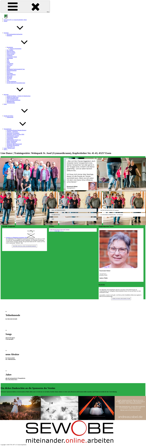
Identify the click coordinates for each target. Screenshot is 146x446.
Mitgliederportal (10, 101)
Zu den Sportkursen (11, 81)
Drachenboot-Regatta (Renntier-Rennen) (16, 130)
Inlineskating (10, 58)
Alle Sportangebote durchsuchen (14, 34)
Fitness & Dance (11, 51)
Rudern (8, 72)
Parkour (8, 66)
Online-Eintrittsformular (12, 98)
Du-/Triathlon (10, 50)
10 (55, 231)
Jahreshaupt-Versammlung (13, 133)
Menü (48, 11)
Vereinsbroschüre (11, 102)
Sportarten (6, 32)
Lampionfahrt (10, 138)
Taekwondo (9, 76)
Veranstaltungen (7, 129)
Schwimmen (10, 73)
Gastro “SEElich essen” (9, 148)
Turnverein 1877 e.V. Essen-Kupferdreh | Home (15, 19)
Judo (8, 59)
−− (52, 231)
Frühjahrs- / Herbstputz (12, 131)
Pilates (8, 67)
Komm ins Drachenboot (15, 48)
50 (56, 231)
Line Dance (9, 65)
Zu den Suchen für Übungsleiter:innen (16, 82)
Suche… (6, 149)
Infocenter (6, 94)
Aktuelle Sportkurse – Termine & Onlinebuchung (18, 96)
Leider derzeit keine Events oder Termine (59, 229)
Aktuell (5, 21)
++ (61, 231)
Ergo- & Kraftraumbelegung (13, 100)
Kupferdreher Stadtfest (12, 137)
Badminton (9, 35)
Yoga (8, 80)
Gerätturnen (9, 55)
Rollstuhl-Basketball (11, 70)
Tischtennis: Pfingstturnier (13, 145)
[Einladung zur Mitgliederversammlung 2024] (31, 237)
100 (58, 231)
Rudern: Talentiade (11, 142)
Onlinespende (10, 117)
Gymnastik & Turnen (12, 56)
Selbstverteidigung (11, 74)
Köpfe (5, 104)
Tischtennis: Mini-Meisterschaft (14, 144)
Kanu (8, 61)
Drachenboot (10, 47)
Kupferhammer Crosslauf (13, 135)
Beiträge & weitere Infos (12, 97)
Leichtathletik (10, 63)
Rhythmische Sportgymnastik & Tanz (16, 69)
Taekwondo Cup (11, 146)
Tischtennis (9, 77)
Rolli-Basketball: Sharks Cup (14, 139)
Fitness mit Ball (10, 54)
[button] (73, 210)
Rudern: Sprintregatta (12, 141)
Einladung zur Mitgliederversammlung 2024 (16, 237)
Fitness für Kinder (11, 52)
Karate (8, 62)
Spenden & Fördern (8, 115)
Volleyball (9, 78)
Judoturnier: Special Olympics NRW (15, 134)
